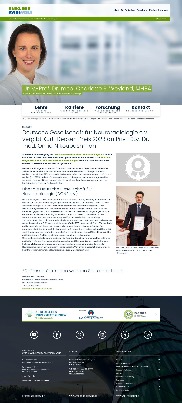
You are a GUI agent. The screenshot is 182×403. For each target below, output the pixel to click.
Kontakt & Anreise (158, 10)
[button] (26, 314)
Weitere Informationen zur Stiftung (35, 380)
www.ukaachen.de (76, 374)
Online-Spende (28, 376)
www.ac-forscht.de (127, 396)
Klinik (116, 10)
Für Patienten (128, 10)
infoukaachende (77, 371)
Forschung (142, 10)
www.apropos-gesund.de (83, 396)
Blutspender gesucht (33, 396)
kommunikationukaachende (37, 288)
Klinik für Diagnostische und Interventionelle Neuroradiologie (33, 19)
